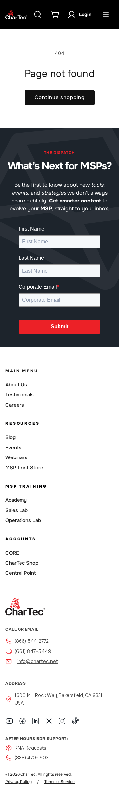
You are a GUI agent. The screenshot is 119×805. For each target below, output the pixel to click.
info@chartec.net (37, 661)
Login (85, 14)
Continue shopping (60, 97)
